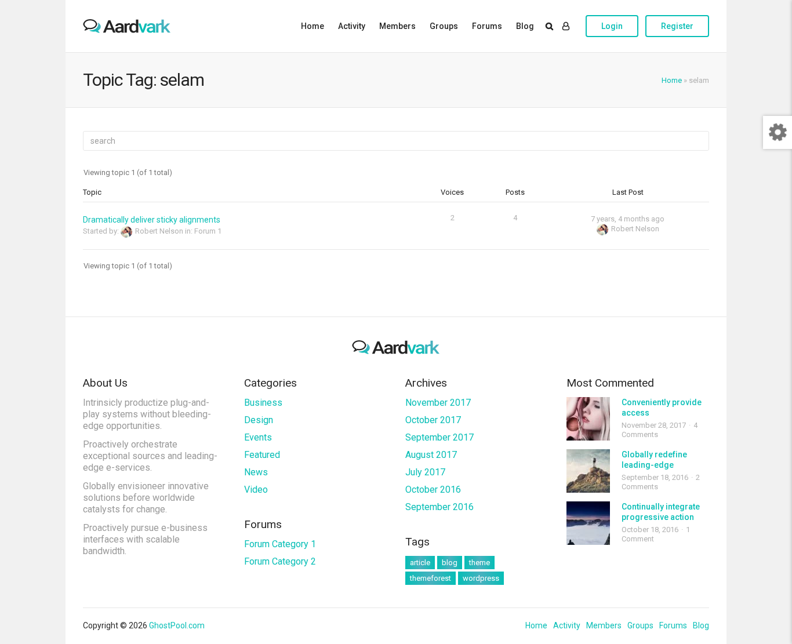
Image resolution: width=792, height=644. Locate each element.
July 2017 (425, 472)
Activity (351, 26)
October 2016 (433, 489)
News (256, 472)
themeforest (430, 578)
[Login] (566, 26)
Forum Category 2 (280, 561)
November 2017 (438, 402)
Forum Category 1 (280, 544)
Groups (444, 26)
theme (479, 562)
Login (612, 26)
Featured (262, 454)
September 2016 (439, 506)
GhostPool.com (177, 625)
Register (677, 26)
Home (312, 26)
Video (256, 489)
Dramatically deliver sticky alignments (151, 219)
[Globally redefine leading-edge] (588, 471)
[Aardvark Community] (127, 26)
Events (258, 437)
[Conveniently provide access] (588, 419)
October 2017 (433, 419)
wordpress (481, 578)
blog (449, 562)
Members (397, 26)
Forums (487, 26)
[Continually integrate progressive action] (588, 523)
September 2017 (439, 437)
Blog (525, 26)
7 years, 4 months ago (627, 218)
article (420, 562)
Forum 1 (207, 231)
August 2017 (431, 454)
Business (263, 402)
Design (258, 419)
